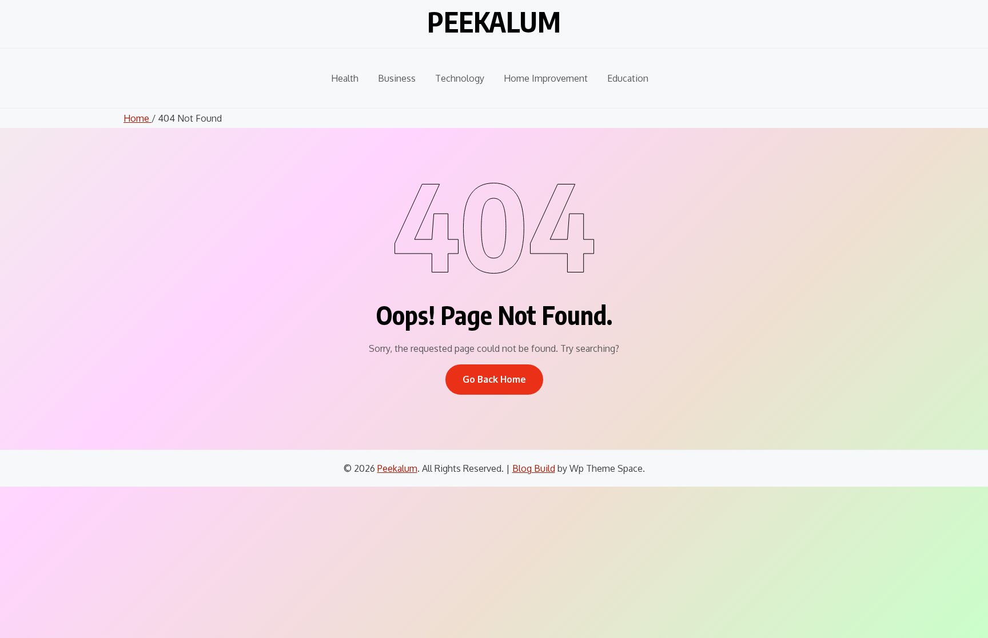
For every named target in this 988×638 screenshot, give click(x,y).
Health (344, 78)
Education (627, 78)
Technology (459, 78)
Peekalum (494, 22)
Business (397, 78)
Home (138, 118)
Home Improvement (546, 78)
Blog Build (533, 468)
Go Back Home (494, 379)
